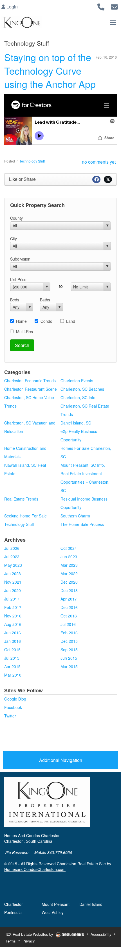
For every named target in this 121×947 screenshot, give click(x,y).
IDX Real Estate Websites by (30, 934)
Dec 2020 (69, 582)
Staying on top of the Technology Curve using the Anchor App (50, 70)
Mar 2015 (69, 666)
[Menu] (113, 22)
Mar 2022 (69, 573)
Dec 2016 (69, 607)
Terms (11, 941)
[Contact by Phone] (100, 6)
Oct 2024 (68, 548)
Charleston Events (76, 380)
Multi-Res (24, 331)
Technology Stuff (32, 161)
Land (70, 321)
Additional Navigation (60, 760)
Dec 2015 (69, 641)
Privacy (29, 941)
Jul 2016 (68, 624)
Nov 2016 (12, 616)
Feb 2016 (69, 632)
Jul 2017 (11, 599)
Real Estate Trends (21, 499)
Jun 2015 (68, 658)
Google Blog (15, 699)
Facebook (13, 707)
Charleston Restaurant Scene (30, 389)
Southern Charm (75, 516)
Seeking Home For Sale (25, 516)
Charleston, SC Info (77, 397)
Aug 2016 (12, 624)
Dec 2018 (69, 590)
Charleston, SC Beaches (82, 389)
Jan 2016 (12, 641)
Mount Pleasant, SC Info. (82, 465)
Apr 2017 (68, 599)
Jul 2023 (11, 556)
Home (21, 321)
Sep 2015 (69, 649)
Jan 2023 (12, 573)
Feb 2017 (12, 607)
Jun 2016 (12, 632)
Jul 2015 (11, 658)
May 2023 (13, 565)
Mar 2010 (12, 675)
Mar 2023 (69, 565)
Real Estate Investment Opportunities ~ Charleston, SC (84, 482)
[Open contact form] (114, 6)
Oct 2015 (12, 649)
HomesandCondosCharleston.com (35, 869)
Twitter (10, 716)
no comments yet (99, 162)
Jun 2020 (12, 590)
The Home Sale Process (82, 524)
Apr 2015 (12, 666)
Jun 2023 (68, 556)
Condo (46, 321)
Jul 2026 (11, 548)
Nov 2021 (12, 582)
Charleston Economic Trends (30, 380)
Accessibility (101, 934)
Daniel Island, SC (75, 423)
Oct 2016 (68, 616)
